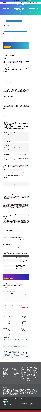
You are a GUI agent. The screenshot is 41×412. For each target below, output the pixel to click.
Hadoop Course (14, 369)
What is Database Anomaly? (9, 24)
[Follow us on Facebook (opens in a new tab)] (6, 404)
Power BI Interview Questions (8, 392)
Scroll (40, 408)
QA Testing (15, 339)
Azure (8, 339)
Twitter (6, 287)
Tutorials (13, 404)
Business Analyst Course (15, 367)
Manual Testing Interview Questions (31, 392)
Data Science (14, 341)
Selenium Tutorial (29, 374)
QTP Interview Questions (27, 393)
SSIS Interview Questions (8, 394)
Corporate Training (29, 2)
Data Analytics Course (15, 371)
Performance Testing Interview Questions (13, 393)
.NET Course (4, 372)
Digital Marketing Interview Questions (21, 391)
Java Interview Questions (21, 390)
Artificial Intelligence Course (15, 376)
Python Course (5, 373)
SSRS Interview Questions (24, 392)
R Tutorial (34, 367)
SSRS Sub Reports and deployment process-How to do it (16, 355)
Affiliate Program (23, 404)
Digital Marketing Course (15, 372)
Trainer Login (32, 404)
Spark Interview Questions (34, 390)
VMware (19, 346)
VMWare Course (14, 374)
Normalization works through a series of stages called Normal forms (12, 252)
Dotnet (26, 341)
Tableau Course (14, 375)
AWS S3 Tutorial (23, 380)
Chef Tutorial (35, 375)
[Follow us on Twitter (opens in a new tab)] (3, 404)
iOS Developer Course (5, 376)
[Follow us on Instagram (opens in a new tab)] (10, 404)
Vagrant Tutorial (35, 378)
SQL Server (22, 6)
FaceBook (3, 287)
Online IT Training (24, 346)
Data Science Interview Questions (13, 391)
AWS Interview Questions (21, 389)
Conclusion (6, 29)
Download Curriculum (7, 46)
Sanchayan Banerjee (26, 11)
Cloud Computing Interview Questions (16, 392)
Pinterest (10, 287)
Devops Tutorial (23, 374)
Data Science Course (15, 370)
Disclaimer (31, 403)
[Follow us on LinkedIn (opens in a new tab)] (8, 404)
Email (12, 287)
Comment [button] (32, 11)
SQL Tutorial (22, 371)
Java (17, 341)
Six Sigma (12, 344)
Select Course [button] (21, 2)
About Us (13, 407)
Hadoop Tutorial (23, 378)
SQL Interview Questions (8, 390)
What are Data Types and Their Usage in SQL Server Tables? (7, 355)
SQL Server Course (5, 368)
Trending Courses (14, 400)
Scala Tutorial (29, 377)
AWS (7, 341)
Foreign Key (5, 115)
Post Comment (25, 307)
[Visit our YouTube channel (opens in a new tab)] (5, 404)
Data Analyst (5, 344)
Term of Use (32, 400)
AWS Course (13, 368)
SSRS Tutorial (23, 379)
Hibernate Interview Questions (28, 390)
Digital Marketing (21, 341)
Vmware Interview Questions (6, 391)
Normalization (7, 26)
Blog (25, 2)
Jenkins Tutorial (35, 376)
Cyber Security (15, 346)
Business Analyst (24, 339)
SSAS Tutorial (29, 369)
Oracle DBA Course (5, 375)
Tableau (9, 344)
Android (11, 346)
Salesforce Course (5, 367)
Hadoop (4, 341)
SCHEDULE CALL (30, 0)
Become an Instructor (24, 403)
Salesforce (4, 339)
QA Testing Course (5, 369)
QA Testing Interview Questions (27, 389)
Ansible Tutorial (35, 377)
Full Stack (11, 339)
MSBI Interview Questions (21, 393)
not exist (22, 193)
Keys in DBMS (7, 25)
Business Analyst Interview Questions (7, 389)
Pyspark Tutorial (29, 381)
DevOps (10, 341)
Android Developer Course (15, 373)
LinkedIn (8, 287)
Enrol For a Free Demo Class (8, 278)
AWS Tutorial (22, 377)
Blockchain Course (5, 374)
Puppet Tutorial (35, 372)
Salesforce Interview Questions (14, 390)
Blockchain (21, 344)
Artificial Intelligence (6, 346)
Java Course (4, 371)
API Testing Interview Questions (29, 391)
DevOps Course (5, 370)
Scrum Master (17, 344)
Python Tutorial (29, 380)
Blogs (20, 6)
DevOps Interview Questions (15, 389)
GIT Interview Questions (14, 394)
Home (17, 6)
